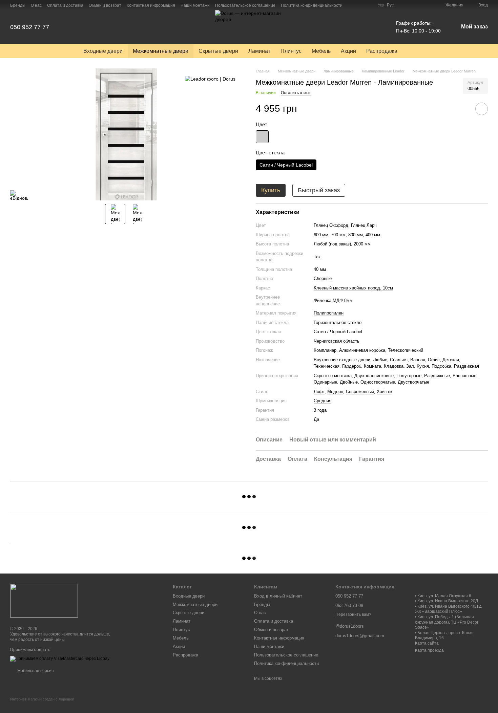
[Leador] (210, 78)
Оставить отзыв (296, 92)
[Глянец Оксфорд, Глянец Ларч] (262, 137)
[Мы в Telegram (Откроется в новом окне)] (368, 5)
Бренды (17, 5)
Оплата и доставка (65, 5)
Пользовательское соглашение (245, 5)
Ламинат (259, 51)
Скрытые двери (218, 51)
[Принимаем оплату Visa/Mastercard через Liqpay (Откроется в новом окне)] (59, 658)
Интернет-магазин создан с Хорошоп (42, 699)
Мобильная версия (35, 670)
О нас (36, 5)
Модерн (335, 391)
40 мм (320, 269)
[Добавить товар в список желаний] (481, 109)
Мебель (321, 51)
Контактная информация (151, 5)
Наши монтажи (195, 5)
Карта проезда (429, 650)
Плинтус (291, 51)
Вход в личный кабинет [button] (278, 596)
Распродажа (381, 51)
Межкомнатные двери (160, 51)
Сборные (323, 278)
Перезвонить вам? (353, 614)
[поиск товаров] (414, 51)
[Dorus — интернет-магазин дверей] (44, 600)
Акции (348, 51)
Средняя (322, 400)
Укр (381, 5)
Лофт (319, 391)
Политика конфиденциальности (312, 5)
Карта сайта (427, 643)
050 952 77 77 (29, 27)
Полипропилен (329, 313)
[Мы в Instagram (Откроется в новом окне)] (360, 5)
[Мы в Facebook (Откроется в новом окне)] (352, 5)
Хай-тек (384, 391)
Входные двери (103, 51)
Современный (360, 391)
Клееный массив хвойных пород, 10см (353, 287)
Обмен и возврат (105, 5)
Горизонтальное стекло (337, 322)
